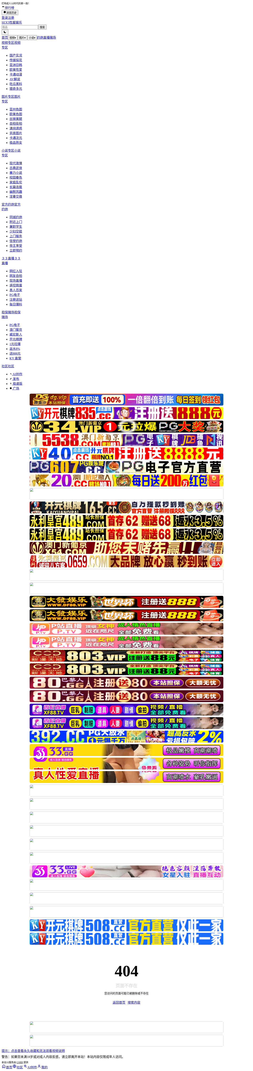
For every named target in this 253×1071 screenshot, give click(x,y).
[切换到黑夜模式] (5, 32)
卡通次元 (15, 138)
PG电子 (14, 295)
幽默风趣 (15, 191)
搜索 (42, 27)
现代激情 (15, 163)
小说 (32, 37)
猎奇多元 (15, 88)
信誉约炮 (15, 241)
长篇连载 (15, 187)
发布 (15, 379)
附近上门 (15, 222)
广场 (15, 388)
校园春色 (15, 177)
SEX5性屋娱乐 (12, 22)
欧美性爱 (15, 69)
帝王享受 (15, 245)
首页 (5, 37)
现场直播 (15, 280)
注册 (11, 17)
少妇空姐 (15, 231)
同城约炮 (15, 217)
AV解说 (14, 79)
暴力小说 (15, 172)
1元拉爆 (15, 344)
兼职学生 (15, 226)
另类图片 (15, 133)
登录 (5, 17)
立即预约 (15, 250)
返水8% (14, 348)
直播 (46, 37)
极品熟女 (15, 142)
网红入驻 (15, 271)
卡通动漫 (15, 74)
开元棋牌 (15, 339)
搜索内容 (134, 1002)
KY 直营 (15, 358)
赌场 (53, 37)
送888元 (15, 353)
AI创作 (17, 374)
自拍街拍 (15, 123)
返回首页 (119, 1002)
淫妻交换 (15, 196)
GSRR (20, 1062)
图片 (22, 37)
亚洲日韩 (15, 65)
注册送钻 (15, 299)
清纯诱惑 (15, 128)
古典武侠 (15, 168)
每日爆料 (15, 304)
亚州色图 (15, 109)
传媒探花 (15, 60)
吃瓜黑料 (15, 84)
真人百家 (15, 290)
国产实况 (15, 55)
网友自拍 (15, 276)
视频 (12, 37)
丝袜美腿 (15, 119)
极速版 (17, 383)
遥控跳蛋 (15, 285)
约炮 (40, 37)
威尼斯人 (15, 334)
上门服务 (15, 236)
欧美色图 (15, 114)
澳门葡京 (15, 329)
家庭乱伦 (15, 182)
